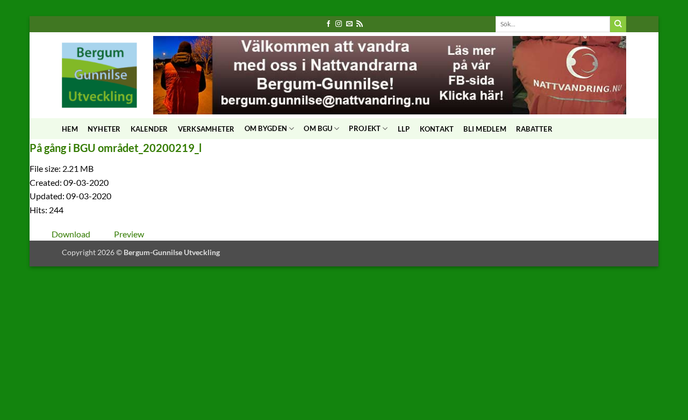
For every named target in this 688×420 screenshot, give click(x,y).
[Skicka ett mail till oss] (349, 24)
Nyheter (104, 129)
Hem (70, 129)
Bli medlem (484, 129)
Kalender (149, 129)
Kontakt (437, 129)
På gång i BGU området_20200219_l (116, 147)
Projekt (365, 128)
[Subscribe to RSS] (359, 24)
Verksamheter (206, 129)
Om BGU (318, 128)
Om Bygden (266, 128)
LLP (404, 129)
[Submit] (618, 24)
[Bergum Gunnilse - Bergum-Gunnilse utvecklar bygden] (99, 75)
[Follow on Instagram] (338, 24)
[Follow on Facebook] (328, 24)
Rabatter (534, 129)
